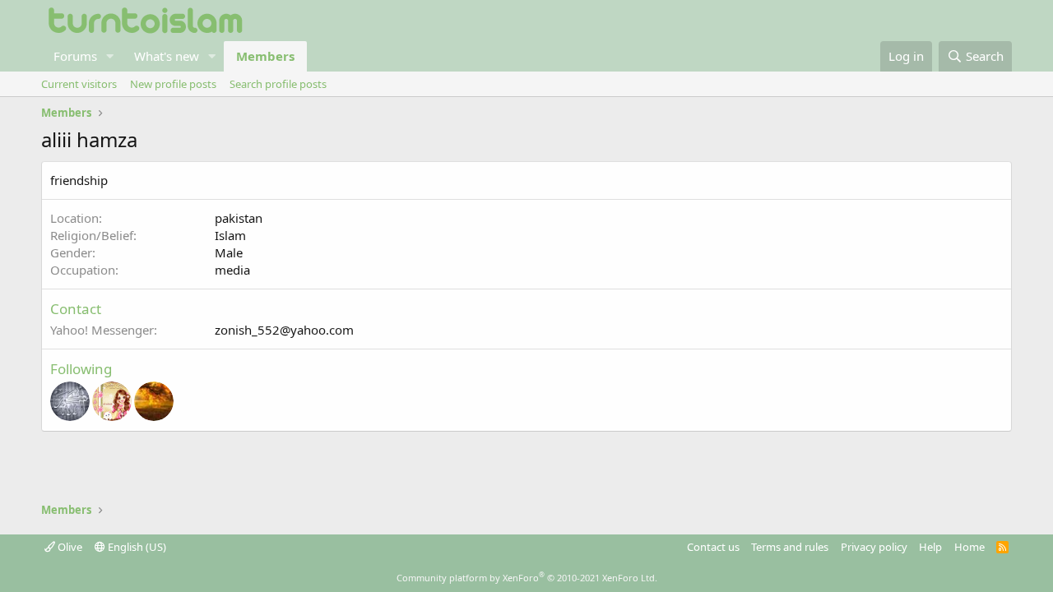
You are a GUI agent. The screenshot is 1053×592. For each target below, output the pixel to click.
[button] (110, 56)
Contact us (713, 546)
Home (969, 546)
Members (265, 56)
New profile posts (173, 83)
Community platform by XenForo (527, 577)
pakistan (238, 218)
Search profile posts (278, 83)
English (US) (135, 546)
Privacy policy (874, 546)
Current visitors (79, 83)
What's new (166, 56)
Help (930, 546)
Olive (68, 546)
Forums (75, 56)
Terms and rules (789, 546)
